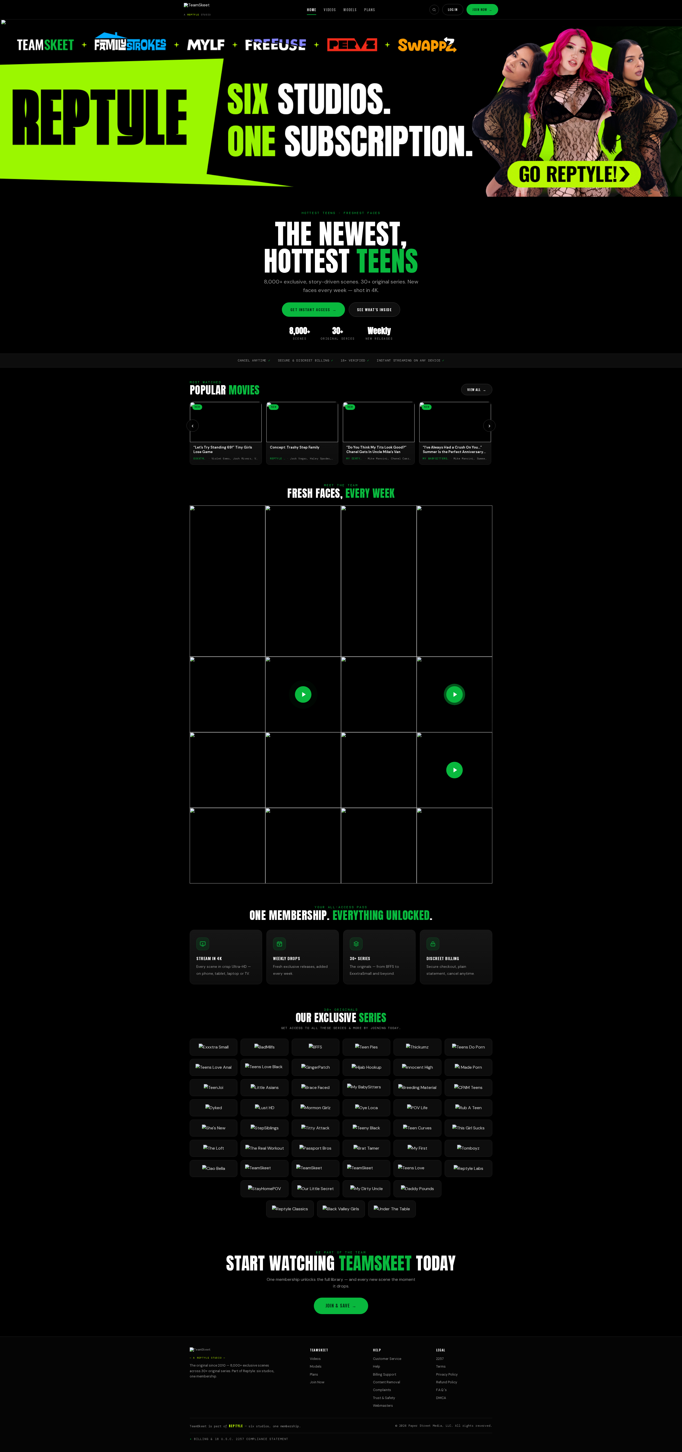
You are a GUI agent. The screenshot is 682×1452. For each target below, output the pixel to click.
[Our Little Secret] (315, 1188)
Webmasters (383, 1406)
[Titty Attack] (315, 1128)
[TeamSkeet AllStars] (366, 1168)
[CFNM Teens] (468, 1087)
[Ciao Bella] (213, 1168)
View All (476, 389)
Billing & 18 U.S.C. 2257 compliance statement (241, 1439)
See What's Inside (374, 309)
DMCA (441, 1398)
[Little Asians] (264, 1087)
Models (350, 9)
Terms (441, 1366)
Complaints (382, 1390)
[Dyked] (213, 1107)
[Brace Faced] (315, 1087)
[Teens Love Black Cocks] (264, 1067)
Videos (330, 9)
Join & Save (341, 1305)
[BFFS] (315, 1047)
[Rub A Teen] (468, 1107)
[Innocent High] (417, 1067)
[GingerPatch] (315, 1067)
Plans (369, 9)
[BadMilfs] (264, 1047)
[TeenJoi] (213, 1087)
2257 (440, 1359)
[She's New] (213, 1128)
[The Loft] (213, 1148)
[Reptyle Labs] (468, 1168)
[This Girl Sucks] (468, 1128)
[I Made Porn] (468, 1067)
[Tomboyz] (468, 1148)
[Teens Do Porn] (468, 1047)
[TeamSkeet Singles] (264, 1168)
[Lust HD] (264, 1107)
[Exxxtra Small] (213, 1047)
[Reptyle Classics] (290, 1208)
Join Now (482, 9)
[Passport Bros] (315, 1148)
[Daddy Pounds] (417, 1188)
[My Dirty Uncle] (366, 1188)
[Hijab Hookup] (366, 1067)
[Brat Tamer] (366, 1148)
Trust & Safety (384, 1398)
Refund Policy (446, 1382)
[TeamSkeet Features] (315, 1168)
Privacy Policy (447, 1374)
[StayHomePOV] (264, 1188)
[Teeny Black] (366, 1128)
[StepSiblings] (264, 1128)
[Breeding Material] (417, 1087)
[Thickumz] (417, 1047)
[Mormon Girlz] (315, 1107)
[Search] (434, 9)
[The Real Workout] (264, 1148)
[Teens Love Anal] (213, 1067)
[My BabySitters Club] (366, 1087)
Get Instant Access (313, 309)
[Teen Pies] (366, 1047)
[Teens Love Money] (417, 1168)
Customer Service (387, 1359)
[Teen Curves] (417, 1128)
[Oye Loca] (366, 1107)
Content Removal (386, 1382)
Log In (453, 9)
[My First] (417, 1148)
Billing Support (384, 1374)
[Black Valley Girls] (341, 1208)
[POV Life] (417, 1107)
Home (311, 9)
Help (376, 1366)
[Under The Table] (392, 1208)
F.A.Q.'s (441, 1390)
